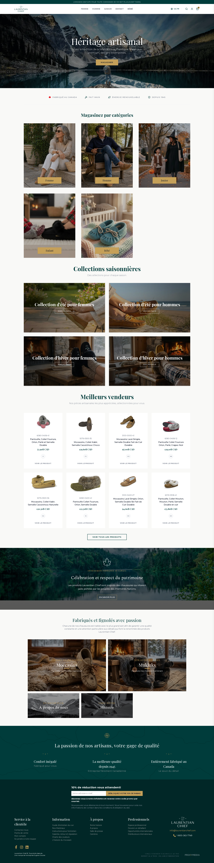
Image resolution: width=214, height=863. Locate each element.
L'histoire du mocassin (61, 840)
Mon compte (20, 836)
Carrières (94, 834)
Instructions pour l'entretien (64, 831)
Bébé (130, 9)
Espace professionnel (137, 825)
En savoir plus (107, 597)
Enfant (120, 9)
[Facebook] (16, 847)
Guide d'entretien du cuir (63, 825)
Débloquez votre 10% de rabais (124, 793)
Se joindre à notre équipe (25, 839)
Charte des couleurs (60, 837)
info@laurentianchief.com (183, 830)
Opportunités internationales (140, 831)
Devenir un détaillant (137, 828)
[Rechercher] (186, 9)
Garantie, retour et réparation (64, 834)
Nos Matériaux (58, 828)
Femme (84, 9)
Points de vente (21, 833)
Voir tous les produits (107, 537)
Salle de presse (96, 831)
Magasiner (107, 62)
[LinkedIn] (27, 847)
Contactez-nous (21, 830)
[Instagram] (21, 847)
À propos (94, 828)
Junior (108, 9)
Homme (96, 9)
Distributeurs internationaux (140, 834)
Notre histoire (96, 825)
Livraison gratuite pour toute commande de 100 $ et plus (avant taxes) (107, 2)
